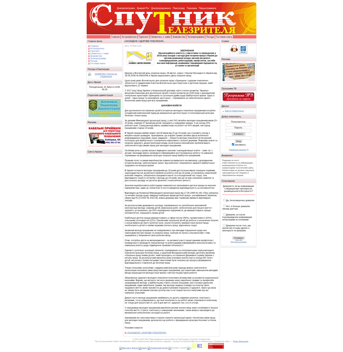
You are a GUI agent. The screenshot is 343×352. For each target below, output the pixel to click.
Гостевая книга (224, 36)
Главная (115, 36)
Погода (210, 36)
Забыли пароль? (238, 150)
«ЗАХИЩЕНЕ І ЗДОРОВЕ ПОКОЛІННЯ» (146, 332)
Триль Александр (240, 341)
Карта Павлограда (234, 111)
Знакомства (178, 36)
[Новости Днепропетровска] (189, 348)
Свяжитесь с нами (160, 36)
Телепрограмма (195, 36)
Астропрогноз (129, 36)
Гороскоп (143, 36)
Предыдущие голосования (238, 242)
